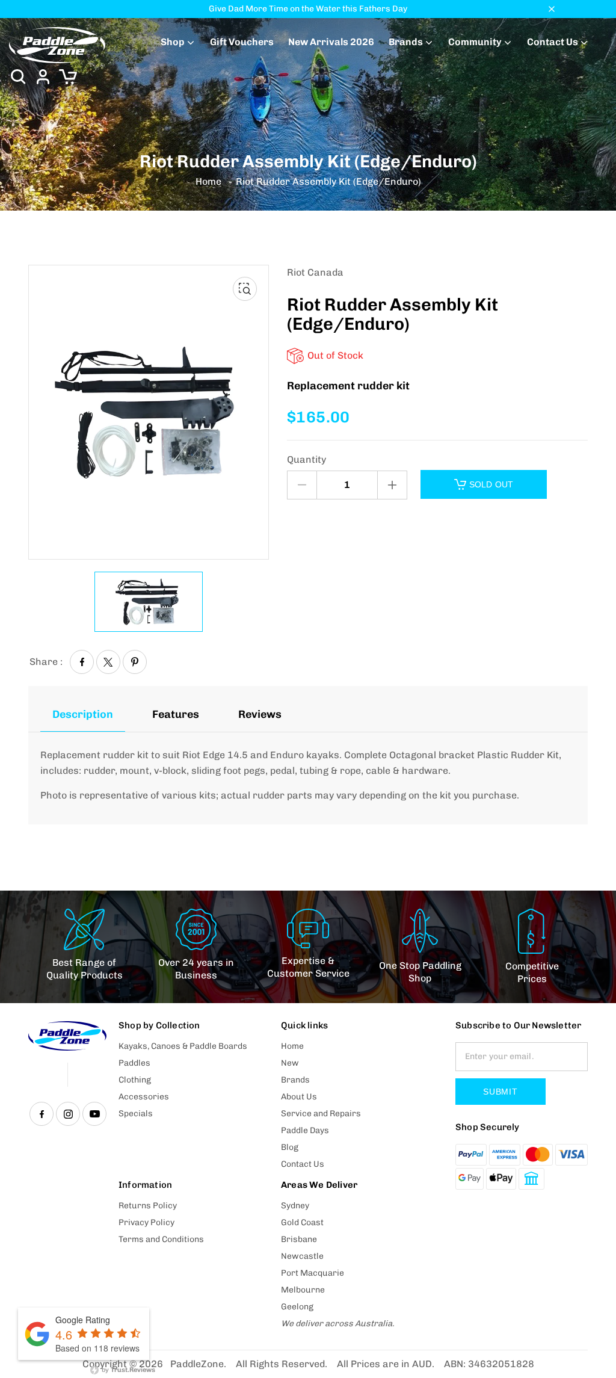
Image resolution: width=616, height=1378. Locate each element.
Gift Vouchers (242, 42)
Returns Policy (148, 1205)
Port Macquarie (312, 1273)
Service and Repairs (321, 1113)
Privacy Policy (146, 1222)
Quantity (306, 460)
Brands (406, 42)
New (290, 1063)
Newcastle (302, 1256)
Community (475, 42)
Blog (289, 1147)
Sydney (295, 1205)
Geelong (297, 1307)
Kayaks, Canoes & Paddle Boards (183, 1046)
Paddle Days (305, 1130)
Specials (136, 1113)
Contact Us (552, 42)
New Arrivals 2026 (331, 42)
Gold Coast (302, 1222)
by (127, 1370)
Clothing (135, 1080)
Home (208, 182)
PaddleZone (197, 1364)
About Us (299, 1097)
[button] (18, 76)
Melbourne (303, 1290)
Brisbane (299, 1239)
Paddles (134, 1063)
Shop (173, 42)
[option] (148, 602)
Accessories (144, 1097)
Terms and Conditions (161, 1239)
